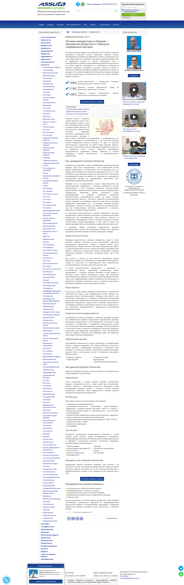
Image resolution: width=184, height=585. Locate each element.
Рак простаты (48, 258)
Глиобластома (48, 84)
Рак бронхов (47, 354)
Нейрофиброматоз (49, 372)
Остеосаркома (48, 296)
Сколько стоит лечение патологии (77, 114)
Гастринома (47, 425)
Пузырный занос (49, 461)
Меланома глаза (48, 119)
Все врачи (134, 75)
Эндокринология (47, 559)
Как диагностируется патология (77, 111)
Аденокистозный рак (50, 73)
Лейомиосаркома (49, 285)
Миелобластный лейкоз (51, 328)
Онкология (45, 65)
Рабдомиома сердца (50, 463)
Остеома (46, 242)
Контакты (116, 24)
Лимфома (46, 158)
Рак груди (46, 92)
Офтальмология (47, 529)
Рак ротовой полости (50, 263)
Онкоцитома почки (49, 445)
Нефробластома (48, 239)
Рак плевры (47, 202)
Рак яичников (48, 272)
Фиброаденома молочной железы (49, 406)
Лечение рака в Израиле (51, 67)
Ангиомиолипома (49, 103)
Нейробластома (48, 370)
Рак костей (47, 108)
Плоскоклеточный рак (51, 455)
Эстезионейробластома (51, 477)
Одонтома (46, 502)
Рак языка (46, 402)
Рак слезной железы (50, 474)
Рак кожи (46, 197)
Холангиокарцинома (50, 223)
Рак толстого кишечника (51, 269)
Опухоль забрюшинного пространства (51, 449)
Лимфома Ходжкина (50, 160)
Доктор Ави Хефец (134, 51)
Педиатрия (45, 532)
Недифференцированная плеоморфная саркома (52, 292)
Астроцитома (47, 78)
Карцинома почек (49, 229)
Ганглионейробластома (51, 367)
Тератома (46, 510)
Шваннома (46, 410)
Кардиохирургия (47, 51)
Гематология (46, 40)
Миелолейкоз (48, 331)
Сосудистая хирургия (49, 546)
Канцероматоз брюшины (52, 488)
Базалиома (47, 81)
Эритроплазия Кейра (50, 413)
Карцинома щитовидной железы (51, 177)
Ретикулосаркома (49, 274)
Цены (85, 24)
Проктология (46, 538)
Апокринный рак (49, 76)
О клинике (50, 24)
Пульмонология (47, 540)
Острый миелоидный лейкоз (50, 340)
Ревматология (46, 543)
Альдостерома (48, 513)
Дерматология (46, 45)
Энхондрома (47, 428)
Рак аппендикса (48, 245)
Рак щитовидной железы (49, 99)
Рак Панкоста (48, 391)
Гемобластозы (48, 518)
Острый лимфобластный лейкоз (51, 335)
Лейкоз (45, 186)
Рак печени (47, 95)
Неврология (45, 54)
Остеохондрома (48, 452)
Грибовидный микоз (50, 521)
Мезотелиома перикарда (52, 499)
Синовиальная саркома (51, 315)
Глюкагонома (47, 431)
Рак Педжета (47, 188)
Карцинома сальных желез (50, 233)
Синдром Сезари (49, 507)
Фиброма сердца (49, 394)
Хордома (46, 436)
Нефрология (45, 59)
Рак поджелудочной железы (50, 254)
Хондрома (46, 434)
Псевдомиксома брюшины (49, 376)
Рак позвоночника (49, 205)
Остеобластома (48, 504)
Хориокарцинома (49, 226)
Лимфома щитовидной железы (51, 164)
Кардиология (46, 48)
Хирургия (44, 551)
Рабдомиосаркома (49, 304)
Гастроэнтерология (48, 37)
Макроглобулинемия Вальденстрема (50, 492)
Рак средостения (49, 397)
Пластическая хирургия (49, 535)
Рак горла (46, 130)
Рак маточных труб (49, 469)
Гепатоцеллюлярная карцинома (50, 214)
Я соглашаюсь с (131, 10)
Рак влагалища (48, 132)
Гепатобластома (48, 480)
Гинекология (45, 43)
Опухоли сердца (48, 127)
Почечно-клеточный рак (51, 458)
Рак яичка (46, 466)
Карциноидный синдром (51, 357)
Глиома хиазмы (48, 483)
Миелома (46, 236)
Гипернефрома (48, 89)
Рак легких (47, 199)
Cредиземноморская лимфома (50, 139)
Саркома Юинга (48, 309)
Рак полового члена (50, 250)
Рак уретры (47, 348)
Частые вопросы (105, 24)
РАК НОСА (46, 383)
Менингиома (47, 388)
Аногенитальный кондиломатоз (49, 422)
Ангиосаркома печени (50, 283)
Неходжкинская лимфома (48, 149)
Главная (41, 24)
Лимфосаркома (48, 306)
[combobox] (124, 7)
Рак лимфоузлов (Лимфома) (49, 169)
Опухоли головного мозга (50, 123)
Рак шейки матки (49, 111)
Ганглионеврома (49, 87)
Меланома (46, 116)
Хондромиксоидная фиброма (50, 417)
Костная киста (48, 439)
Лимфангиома (48, 442)
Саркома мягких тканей (51, 312)
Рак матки (46, 114)
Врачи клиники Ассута (74, 24)
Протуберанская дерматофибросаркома (51, 300)
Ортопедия (45, 524)
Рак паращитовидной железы (50, 182)
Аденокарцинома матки (51, 211)
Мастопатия (47, 496)
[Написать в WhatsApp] (83, 4)
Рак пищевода (48, 247)
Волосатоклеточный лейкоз (50, 324)
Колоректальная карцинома (49, 219)
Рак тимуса (47, 266)
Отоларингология (47, 527)
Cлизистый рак (48, 70)
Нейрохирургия (46, 56)
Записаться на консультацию (46, 581)
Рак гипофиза (48, 351)
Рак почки (46, 261)
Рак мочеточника (49, 472)
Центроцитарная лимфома (49, 154)
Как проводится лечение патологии (78, 109)
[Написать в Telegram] (78, 4)
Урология (44, 549)
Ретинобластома (49, 277)
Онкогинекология (47, 62)
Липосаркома (48, 288)
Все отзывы (134, 164)
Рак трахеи (47, 400)
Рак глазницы (48, 191)
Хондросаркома (48, 317)
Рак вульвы (47, 208)
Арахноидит (47, 105)
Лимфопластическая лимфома (50, 144)
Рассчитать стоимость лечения (92, 102)
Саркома (46, 280)
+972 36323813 (80, 576)
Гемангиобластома (49, 515)
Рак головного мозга (50, 194)
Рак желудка (47, 135)
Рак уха (45, 173)
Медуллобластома (49, 359)
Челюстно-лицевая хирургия (48, 555)
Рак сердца (47, 386)
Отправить (133, 14)
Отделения (60, 24)
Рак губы (46, 380)
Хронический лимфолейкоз (48, 344)
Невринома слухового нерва (51, 363)
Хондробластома (49, 486)
